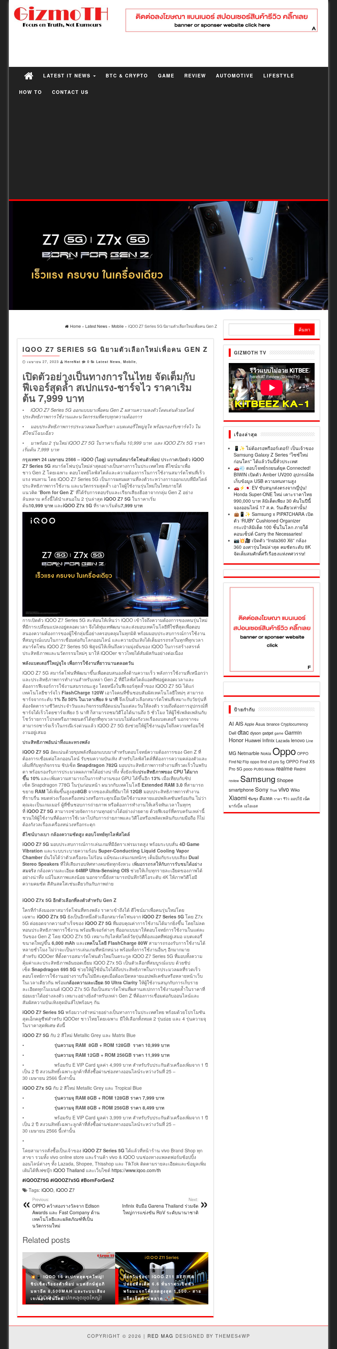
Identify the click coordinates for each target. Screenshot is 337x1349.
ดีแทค (265, 798)
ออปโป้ (296, 798)
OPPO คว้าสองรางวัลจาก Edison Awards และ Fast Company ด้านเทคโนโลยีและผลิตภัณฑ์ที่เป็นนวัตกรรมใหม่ (66, 1212)
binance (273, 724)
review (234, 780)
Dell (232, 733)
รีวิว (286, 798)
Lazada (283, 740)
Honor (236, 740)
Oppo (284, 751)
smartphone (241, 789)
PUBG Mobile (264, 769)
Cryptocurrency (294, 724)
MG (232, 753)
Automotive (234, 75)
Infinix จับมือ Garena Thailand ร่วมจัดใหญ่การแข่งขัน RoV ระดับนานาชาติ (160, 1206)
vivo (283, 788)
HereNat (73, 361)
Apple (249, 724)
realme (284, 768)
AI (231, 723)
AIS (239, 723)
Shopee (285, 779)
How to (30, 92)
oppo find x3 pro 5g (267, 761)
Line (309, 740)
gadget (267, 733)
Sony (262, 789)
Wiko (295, 790)
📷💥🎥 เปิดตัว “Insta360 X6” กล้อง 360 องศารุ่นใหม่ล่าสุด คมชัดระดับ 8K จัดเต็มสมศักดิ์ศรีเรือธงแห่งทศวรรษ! (272, 547)
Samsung (257, 778)
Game (166, 75)
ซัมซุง (253, 798)
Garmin (293, 732)
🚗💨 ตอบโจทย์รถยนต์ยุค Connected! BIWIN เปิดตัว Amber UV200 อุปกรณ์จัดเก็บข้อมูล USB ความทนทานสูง (274, 474)
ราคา (278, 798)
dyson (255, 733)
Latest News (108, 361)
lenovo (298, 740)
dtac (243, 732)
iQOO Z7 (65, 1190)
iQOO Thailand (69, 1170)
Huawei (253, 740)
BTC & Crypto (127, 75)
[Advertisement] (168, 150)
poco (248, 769)
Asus (260, 724)
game (278, 733)
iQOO (47, 1190)
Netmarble (248, 752)
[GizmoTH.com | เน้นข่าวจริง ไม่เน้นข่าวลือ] (28, 75)
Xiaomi (238, 797)
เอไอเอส (251, 805)
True (273, 790)
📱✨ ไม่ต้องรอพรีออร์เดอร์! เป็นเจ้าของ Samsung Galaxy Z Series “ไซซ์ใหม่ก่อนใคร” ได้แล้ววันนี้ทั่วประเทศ (274, 454)
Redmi (300, 769)
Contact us (70, 92)
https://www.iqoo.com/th (136, 1170)
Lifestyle (278, 75)
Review (195, 75)
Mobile (129, 361)
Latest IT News (67, 75)
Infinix (268, 740)
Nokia (266, 753)
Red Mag (160, 1336)
